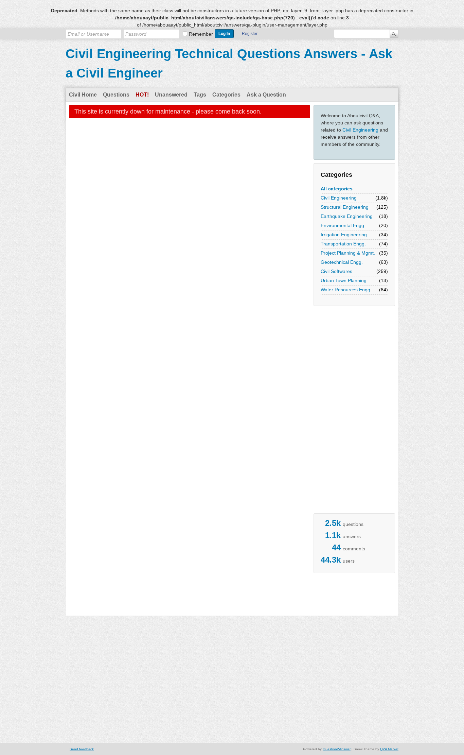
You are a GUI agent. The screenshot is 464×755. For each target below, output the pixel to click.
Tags (200, 95)
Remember (201, 34)
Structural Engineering (345, 207)
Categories (226, 95)
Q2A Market (389, 749)
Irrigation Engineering (344, 234)
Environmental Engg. (343, 225)
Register (249, 33)
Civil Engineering (360, 130)
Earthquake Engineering (347, 216)
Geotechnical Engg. (342, 262)
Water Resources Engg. (346, 289)
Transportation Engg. (343, 243)
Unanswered (171, 95)
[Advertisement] (341, 411)
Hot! (142, 95)
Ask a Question (266, 95)
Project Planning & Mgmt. (348, 253)
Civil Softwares (336, 271)
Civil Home (83, 95)
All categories (337, 188)
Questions (116, 95)
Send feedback (82, 749)
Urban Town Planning (344, 280)
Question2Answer (337, 749)
